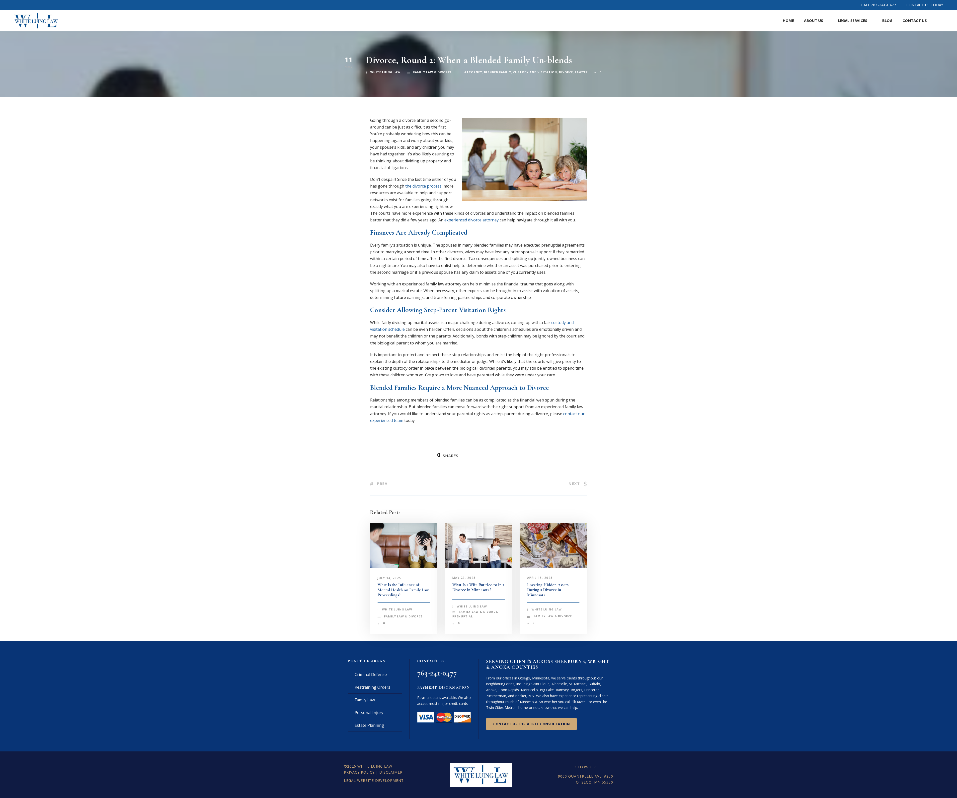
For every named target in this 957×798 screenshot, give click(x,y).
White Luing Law (385, 72)
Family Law (365, 700)
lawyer (581, 72)
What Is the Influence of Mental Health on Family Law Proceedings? (403, 590)
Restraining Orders (372, 687)
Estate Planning (369, 725)
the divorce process (423, 186)
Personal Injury (369, 712)
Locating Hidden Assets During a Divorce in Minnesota (547, 590)
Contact (914, 20)
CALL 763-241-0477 (878, 4)
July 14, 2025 (389, 578)
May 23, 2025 (464, 578)
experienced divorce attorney (471, 220)
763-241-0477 (437, 673)
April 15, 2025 (540, 578)
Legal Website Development (374, 780)
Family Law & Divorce (432, 72)
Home (788, 20)
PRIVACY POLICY (359, 772)
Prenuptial (462, 616)
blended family (497, 72)
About (813, 20)
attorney (473, 72)
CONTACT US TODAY (924, 4)
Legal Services (852, 20)
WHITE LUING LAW (374, 766)
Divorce (566, 72)
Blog (887, 20)
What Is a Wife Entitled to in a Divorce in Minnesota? (478, 587)
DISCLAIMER (390, 772)
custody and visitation (535, 72)
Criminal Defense (371, 674)
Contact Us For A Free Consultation (531, 724)
